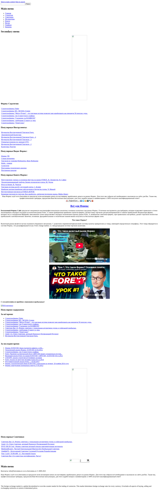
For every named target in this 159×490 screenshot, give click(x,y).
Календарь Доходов (8, 147)
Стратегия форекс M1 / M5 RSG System (15, 111)
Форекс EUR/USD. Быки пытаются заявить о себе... (24, 348)
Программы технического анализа (13, 168)
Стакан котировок (8, 158)
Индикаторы (10, 19)
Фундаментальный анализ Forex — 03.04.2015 (22, 362)
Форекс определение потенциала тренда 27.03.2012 (24, 365)
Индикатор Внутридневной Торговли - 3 (16, 139)
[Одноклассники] (85, 200)
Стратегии (9, 15)
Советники (9, 17)
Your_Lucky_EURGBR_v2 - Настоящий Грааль (18, 454)
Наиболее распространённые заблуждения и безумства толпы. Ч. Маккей (28, 189)
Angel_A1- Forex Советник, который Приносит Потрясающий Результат (32, 334)
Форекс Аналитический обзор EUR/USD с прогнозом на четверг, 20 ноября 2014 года (37, 363)
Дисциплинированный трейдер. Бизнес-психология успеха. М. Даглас (27, 182)
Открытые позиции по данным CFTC (15, 142)
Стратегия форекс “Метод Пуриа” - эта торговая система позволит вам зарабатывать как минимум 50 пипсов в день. (44, 113)
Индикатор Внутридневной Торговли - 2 (16, 144)
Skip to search (20, 2)
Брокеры (8, 27)
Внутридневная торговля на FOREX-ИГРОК (18, 192)
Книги (7, 21)
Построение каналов (8, 170)
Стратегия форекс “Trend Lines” (13, 123)
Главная (8, 13)
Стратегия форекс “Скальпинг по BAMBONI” (18, 118)
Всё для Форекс (79, 206)
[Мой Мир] (88, 200)
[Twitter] (83, 200)
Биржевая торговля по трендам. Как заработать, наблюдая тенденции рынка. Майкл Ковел (34, 194)
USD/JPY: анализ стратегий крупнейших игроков (23, 358)
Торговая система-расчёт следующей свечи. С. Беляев (21, 187)
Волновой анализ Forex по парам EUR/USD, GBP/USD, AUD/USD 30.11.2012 (34, 356)
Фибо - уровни (6, 163)
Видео (7, 23)
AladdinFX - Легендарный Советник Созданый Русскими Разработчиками (28, 451)
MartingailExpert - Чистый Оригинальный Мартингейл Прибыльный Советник (30, 449)
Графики (8, 25)
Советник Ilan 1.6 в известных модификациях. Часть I (21, 456)
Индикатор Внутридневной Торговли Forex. (17, 132)
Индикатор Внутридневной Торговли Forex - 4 (18, 137)
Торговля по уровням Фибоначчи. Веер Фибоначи (19, 161)
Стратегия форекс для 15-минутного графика (18, 116)
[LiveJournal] (90, 200)
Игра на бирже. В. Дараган (11, 184)
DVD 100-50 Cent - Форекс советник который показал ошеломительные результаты (32, 446)
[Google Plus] (92, 200)
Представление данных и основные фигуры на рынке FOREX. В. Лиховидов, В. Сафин (33, 180)
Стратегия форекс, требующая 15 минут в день (18, 120)
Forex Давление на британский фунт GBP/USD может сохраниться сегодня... (33, 354)
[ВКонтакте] (81, 200)
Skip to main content (8, 2)
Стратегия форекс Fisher (10, 109)
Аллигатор (5, 166)
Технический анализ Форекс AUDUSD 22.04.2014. (24, 350)
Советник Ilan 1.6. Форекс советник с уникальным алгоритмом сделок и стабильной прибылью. (40, 328)
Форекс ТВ (5, 156)
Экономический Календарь (11, 135)
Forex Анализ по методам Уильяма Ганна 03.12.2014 (24, 360)
